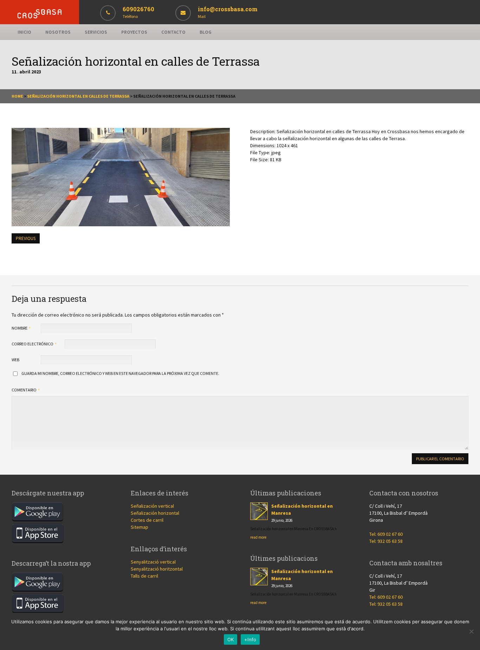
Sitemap (139, 527)
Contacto (173, 32)
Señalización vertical (152, 506)
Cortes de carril (147, 520)
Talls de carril (144, 576)
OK (230, 639)
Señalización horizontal (155, 513)
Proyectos (134, 32)
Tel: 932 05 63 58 (386, 541)
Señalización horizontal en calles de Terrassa (78, 96)
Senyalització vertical (153, 562)
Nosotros (58, 32)
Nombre (20, 328)
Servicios (96, 32)
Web (15, 359)
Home (17, 96)
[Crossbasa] (39, 16)
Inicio (24, 32)
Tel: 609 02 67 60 (386, 534)
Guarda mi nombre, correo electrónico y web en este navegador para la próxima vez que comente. (120, 373)
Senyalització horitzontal (157, 569)
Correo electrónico (33, 343)
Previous (25, 238)
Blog (206, 32)
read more (258, 537)
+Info (250, 639)
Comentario (24, 389)
